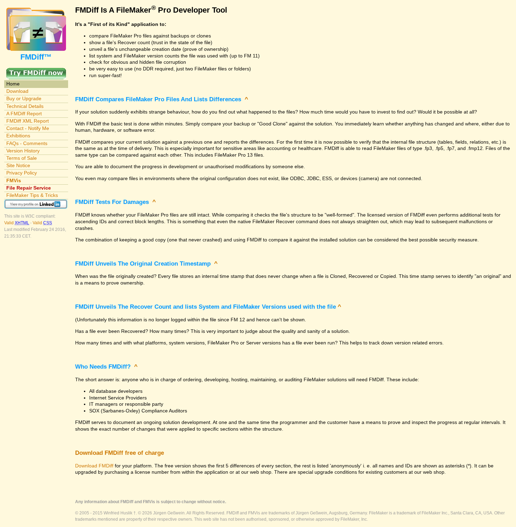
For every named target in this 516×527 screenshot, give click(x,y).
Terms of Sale (21, 158)
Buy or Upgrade (23, 98)
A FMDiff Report (24, 113)
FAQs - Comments (26, 143)
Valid (16, 222)
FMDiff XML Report (27, 121)
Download (17, 91)
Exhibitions (18, 135)
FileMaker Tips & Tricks (32, 195)
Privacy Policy (21, 173)
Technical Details (25, 106)
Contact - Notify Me (27, 128)
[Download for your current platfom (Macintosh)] (36, 71)
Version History (23, 150)
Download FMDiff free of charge (119, 453)
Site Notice (18, 165)
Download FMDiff (94, 465)
